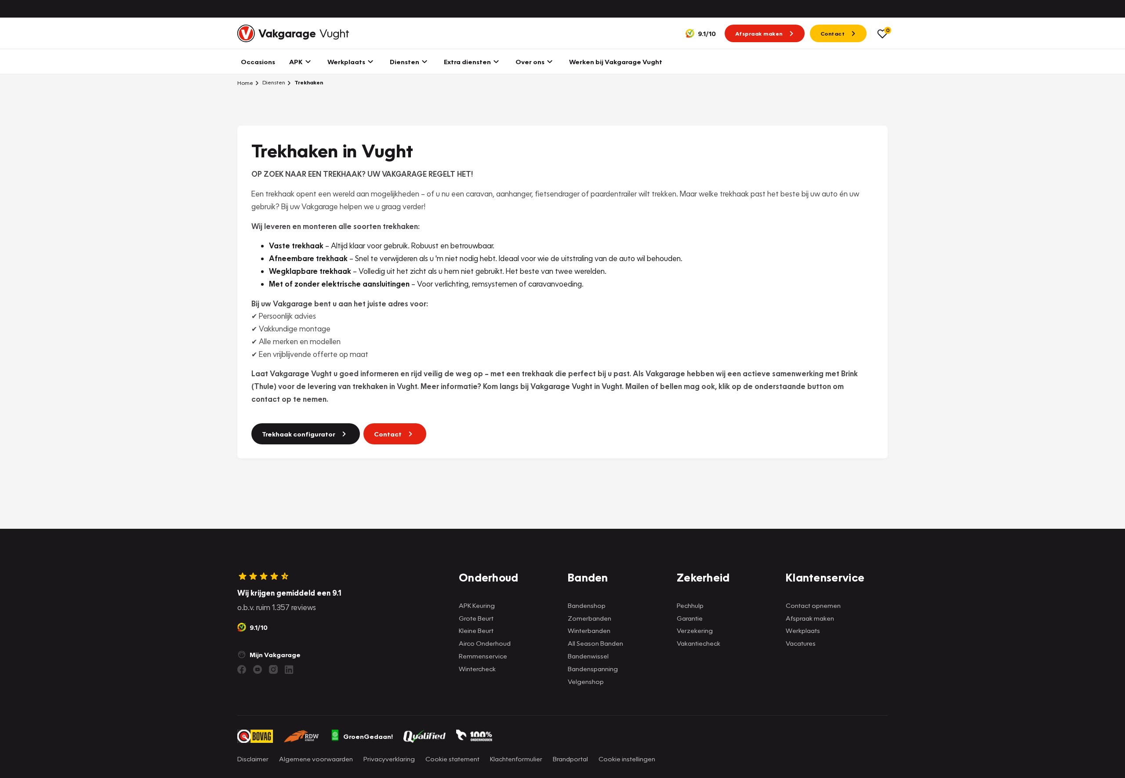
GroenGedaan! (368, 736)
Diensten (273, 82)
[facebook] (241, 669)
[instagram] (273, 669)
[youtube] (257, 669)
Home (245, 82)
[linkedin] (289, 669)
